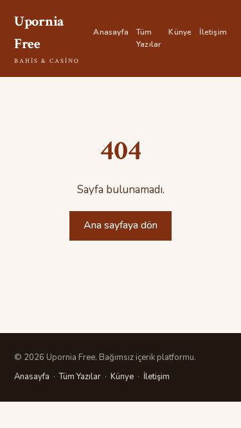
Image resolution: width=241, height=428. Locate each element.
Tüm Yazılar (148, 38)
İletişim (213, 32)
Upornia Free (47, 38)
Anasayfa (111, 32)
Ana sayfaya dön (120, 225)
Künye (180, 32)
